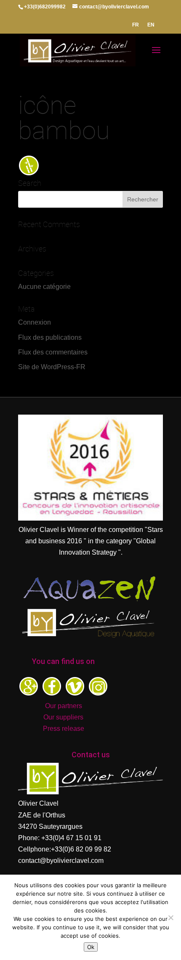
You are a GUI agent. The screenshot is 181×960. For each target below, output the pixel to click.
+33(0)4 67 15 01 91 (71, 837)
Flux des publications (50, 337)
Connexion (34, 322)
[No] (170, 917)
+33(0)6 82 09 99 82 (81, 849)
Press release (63, 728)
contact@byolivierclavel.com (61, 860)
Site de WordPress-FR (51, 366)
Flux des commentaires (53, 352)
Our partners (63, 705)
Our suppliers (63, 717)
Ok (90, 947)
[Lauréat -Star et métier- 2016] (90, 518)
